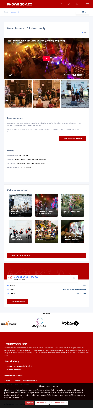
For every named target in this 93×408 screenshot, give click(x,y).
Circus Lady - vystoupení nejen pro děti (72, 212)
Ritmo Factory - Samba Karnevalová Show (45, 212)
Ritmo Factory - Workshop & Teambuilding (17, 238)
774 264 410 (81, 293)
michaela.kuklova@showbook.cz (74, 289)
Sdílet (84, 12)
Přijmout (29, 403)
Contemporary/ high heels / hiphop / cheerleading (19, 212)
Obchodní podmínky (13, 369)
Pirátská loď (41, 240)
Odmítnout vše (42, 403)
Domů (6, 12)
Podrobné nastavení (59, 403)
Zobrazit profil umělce (18, 301)
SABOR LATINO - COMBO (26, 277)
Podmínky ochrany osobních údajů (19, 366)
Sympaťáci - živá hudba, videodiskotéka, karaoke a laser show (72, 238)
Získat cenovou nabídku (72, 138)
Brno (84, 286)
